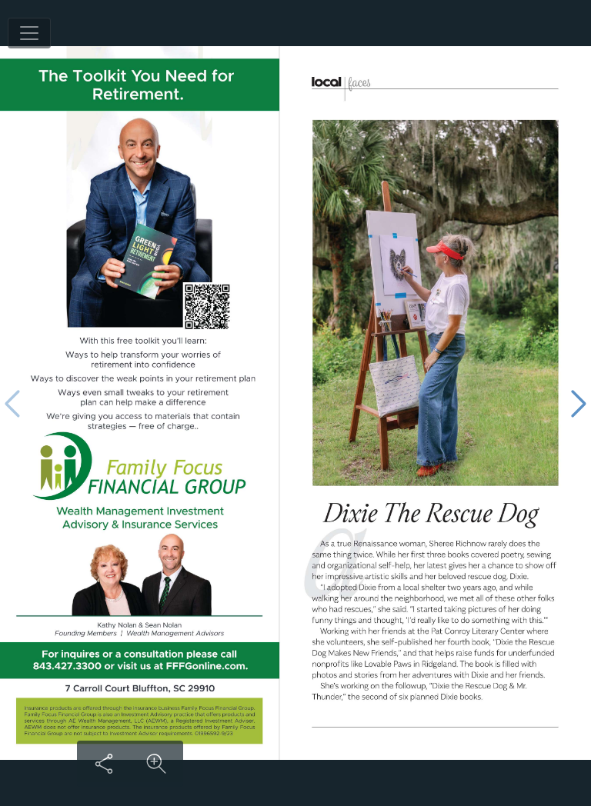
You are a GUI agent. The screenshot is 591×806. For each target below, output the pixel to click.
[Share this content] (104, 764)
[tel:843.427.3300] (66, 665)
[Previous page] (12, 403)
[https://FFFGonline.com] (206, 666)
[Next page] (578, 403)
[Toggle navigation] (29, 33)
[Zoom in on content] (156, 764)
